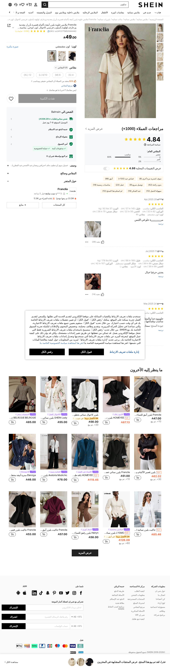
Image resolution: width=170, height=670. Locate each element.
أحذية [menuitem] (30, 12)
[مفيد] (103, 242)
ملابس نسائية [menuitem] (133, 12)
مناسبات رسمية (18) (101, 185)
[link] (29, 4)
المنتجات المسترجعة (136, 599)
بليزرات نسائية (104, 19)
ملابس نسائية (142, 19)
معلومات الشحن (138, 595)
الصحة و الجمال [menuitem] (18, 12)
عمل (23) (120, 185)
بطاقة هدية (119, 603)
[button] (16, 5)
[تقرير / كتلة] (87, 242)
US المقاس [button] (63, 67)
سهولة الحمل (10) (153, 191)
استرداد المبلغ (139, 603)
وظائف (162, 611)
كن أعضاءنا (160, 599)
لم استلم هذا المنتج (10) (112, 191)
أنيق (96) (109, 179)
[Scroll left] (13, 12)
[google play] (18, 594)
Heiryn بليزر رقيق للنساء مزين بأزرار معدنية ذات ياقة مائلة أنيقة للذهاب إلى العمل (85, 532)
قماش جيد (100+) (126, 179)
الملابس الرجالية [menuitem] (90, 12)
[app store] (24, 594)
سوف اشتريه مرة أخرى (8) (150, 179)
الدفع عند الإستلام (117, 599)
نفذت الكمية (47, 98)
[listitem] (148, 402)
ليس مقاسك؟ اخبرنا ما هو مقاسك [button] (62, 90)
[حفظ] (11, 98)
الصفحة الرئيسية (156, 19)
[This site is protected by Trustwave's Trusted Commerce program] (80, 652)
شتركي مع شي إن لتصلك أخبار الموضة (67, 602)
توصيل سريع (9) (136, 185)
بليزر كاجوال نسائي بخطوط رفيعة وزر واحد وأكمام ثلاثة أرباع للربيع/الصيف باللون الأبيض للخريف (85, 414)
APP (25, 586)
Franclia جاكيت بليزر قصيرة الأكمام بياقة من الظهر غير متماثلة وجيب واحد (22, 529)
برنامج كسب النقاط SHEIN (116, 608)
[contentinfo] (42, 646)
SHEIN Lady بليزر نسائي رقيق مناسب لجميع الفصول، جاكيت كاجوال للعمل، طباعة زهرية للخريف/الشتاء (53, 417)
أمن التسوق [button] (62, 144)
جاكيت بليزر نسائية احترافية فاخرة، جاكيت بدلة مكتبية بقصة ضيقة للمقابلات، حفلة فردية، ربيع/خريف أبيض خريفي (147, 529)
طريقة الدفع (119, 591)
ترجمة (160, 224)
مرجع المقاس (139, 607)
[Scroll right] (9, 12)
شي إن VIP (140, 615)
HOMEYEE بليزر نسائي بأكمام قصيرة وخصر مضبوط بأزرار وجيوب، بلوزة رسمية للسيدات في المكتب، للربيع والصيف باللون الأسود (116, 417)
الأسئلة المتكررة (138, 611)
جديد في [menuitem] (147, 12)
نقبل (81, 640)
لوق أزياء (161, 603)
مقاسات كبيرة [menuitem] (117, 12)
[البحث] (45, 4)
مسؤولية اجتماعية (157, 607)
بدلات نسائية (117, 19)
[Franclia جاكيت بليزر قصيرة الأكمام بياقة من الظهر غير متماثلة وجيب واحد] (22, 509)
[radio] (72, 55)
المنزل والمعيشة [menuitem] (44, 12)
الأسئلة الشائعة (118, 595)
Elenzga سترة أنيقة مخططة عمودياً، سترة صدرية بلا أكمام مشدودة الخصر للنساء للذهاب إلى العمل (22, 475)
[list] (56, 592)
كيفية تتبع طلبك (138, 619)
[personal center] (36, 5)
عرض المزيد (85, 552)
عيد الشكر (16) (134, 191)
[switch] (106, 168)
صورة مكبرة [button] (12, 46)
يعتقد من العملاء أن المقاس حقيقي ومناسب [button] (53, 81)
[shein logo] (150, 4)
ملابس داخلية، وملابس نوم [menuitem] (67, 12)
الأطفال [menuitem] (104, 12)
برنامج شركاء (159, 615)
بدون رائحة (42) (154, 185)
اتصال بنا (161, 595)
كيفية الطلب (139, 591)
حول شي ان (160, 591)
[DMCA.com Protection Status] (73, 652)
